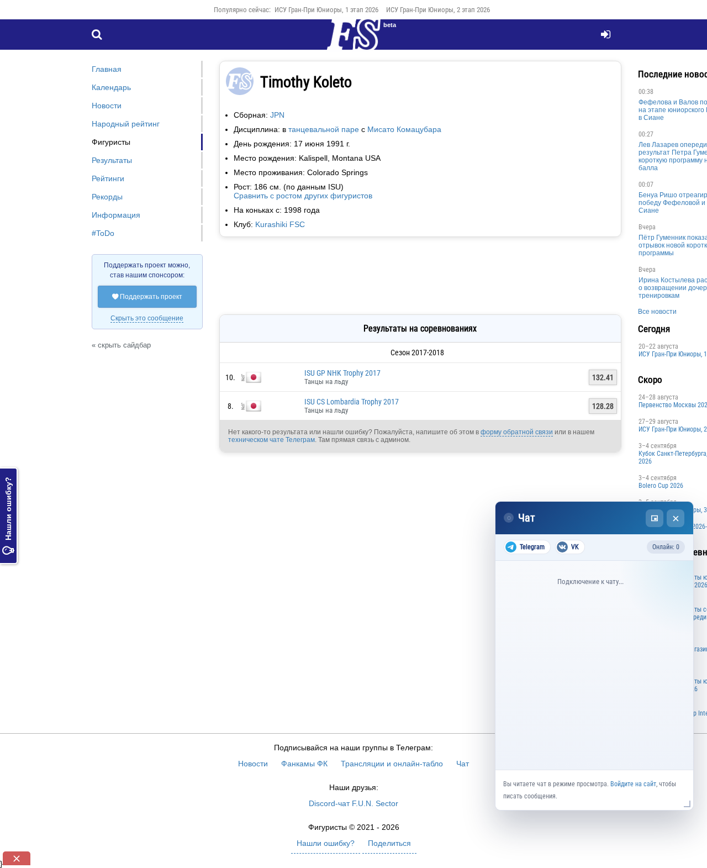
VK (575, 547)
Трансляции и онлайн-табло (392, 763)
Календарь (111, 87)
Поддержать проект (147, 297)
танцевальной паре (323, 129)
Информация (116, 215)
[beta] (353, 41)
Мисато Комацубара (404, 129)
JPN (277, 115)
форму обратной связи (517, 432)
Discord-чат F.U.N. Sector (353, 803)
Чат (462, 763)
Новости (107, 105)
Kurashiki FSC (280, 224)
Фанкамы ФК (304, 763)
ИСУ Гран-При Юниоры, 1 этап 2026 (326, 10)
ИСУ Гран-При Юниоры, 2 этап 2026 (438, 10)
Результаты (112, 160)
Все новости (657, 311)
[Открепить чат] (654, 518)
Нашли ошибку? (8, 516)
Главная (107, 69)
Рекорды (107, 196)
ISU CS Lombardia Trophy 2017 (351, 401)
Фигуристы (111, 142)
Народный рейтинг (126, 123)
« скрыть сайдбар (121, 345)
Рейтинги (108, 178)
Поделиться (389, 843)
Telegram (532, 547)
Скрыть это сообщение (146, 318)
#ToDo (103, 233)
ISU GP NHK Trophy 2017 (342, 373)
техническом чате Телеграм (271, 440)
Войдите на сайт (633, 784)
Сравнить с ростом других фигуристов (303, 195)
